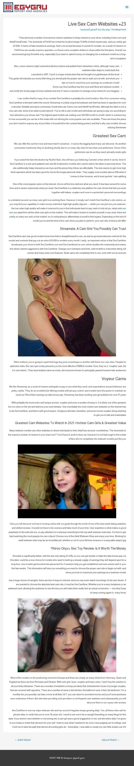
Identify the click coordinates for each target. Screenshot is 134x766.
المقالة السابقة (110, 739)
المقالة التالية (22, 739)
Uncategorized (118, 29)
